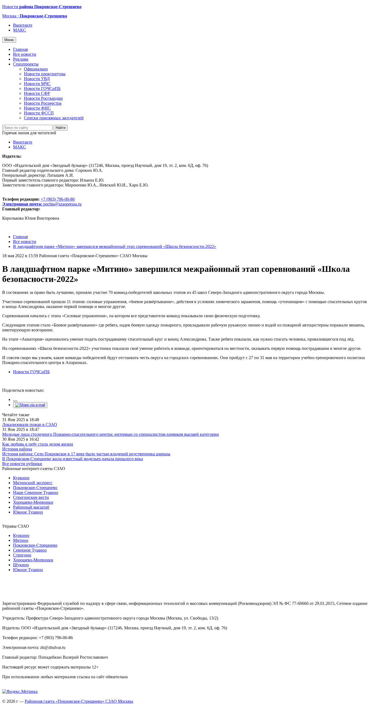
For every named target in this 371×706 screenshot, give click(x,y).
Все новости (24, 54)
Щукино (21, 564)
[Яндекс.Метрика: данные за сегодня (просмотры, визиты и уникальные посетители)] (19, 691)
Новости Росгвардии (43, 98)
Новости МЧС (37, 83)
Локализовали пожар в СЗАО (29, 424)
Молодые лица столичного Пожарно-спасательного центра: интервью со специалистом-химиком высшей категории (110, 434)
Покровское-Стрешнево (35, 487)
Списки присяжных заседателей (54, 118)
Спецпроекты (26, 64)
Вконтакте (22, 25)
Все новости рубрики (22, 463)
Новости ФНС (37, 108)
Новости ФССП (39, 113)
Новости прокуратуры (44, 73)
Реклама (20, 59)
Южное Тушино (28, 512)
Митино (20, 540)
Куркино (21, 477)
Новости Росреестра (42, 103)
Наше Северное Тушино (35, 492)
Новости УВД (37, 78)
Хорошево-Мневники (33, 502)
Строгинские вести (31, 497)
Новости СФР (37, 93)
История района (17, 449)
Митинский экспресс (32, 482)
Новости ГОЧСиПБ (42, 88)
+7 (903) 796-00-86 (38, 201)
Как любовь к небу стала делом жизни (37, 444)
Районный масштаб (31, 507)
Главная (20, 49)
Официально (36, 69)
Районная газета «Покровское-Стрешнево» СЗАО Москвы (79, 701)
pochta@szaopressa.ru (62, 204)
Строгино (22, 555)
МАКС (19, 30)
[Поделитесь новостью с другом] (30, 405)
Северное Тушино (30, 550)
